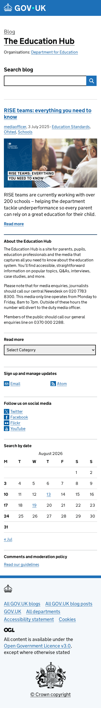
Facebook (19, 417)
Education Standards (71, 126)
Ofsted (10, 131)
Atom (62, 383)
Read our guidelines (21, 564)
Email (15, 383)
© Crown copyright (50, 694)
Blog (9, 31)
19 (34, 505)
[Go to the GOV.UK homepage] (25, 8)
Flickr (15, 422)
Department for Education (54, 52)
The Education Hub (39, 41)
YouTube (17, 428)
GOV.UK (12, 611)
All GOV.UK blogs (22, 604)
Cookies (67, 619)
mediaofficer (15, 126)
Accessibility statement (29, 619)
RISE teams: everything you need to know (47, 113)
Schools (25, 131)
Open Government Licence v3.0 (37, 646)
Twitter (16, 411)
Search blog (18, 70)
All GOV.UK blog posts (68, 604)
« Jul (8, 539)
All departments (43, 611)
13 (49, 494)
